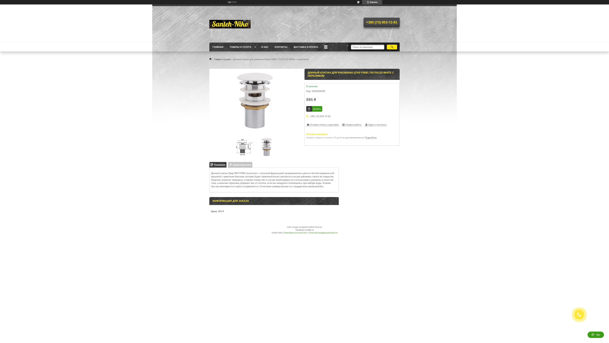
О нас (264, 47)
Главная (218, 47)
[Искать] (392, 47)
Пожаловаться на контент (295, 233)
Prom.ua (318, 227)
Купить (317, 109)
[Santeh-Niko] (230, 23)
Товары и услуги (240, 47)
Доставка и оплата (306, 47)
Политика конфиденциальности (323, 233)
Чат (598, 334)
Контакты (281, 47)
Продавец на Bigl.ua (304, 230)
